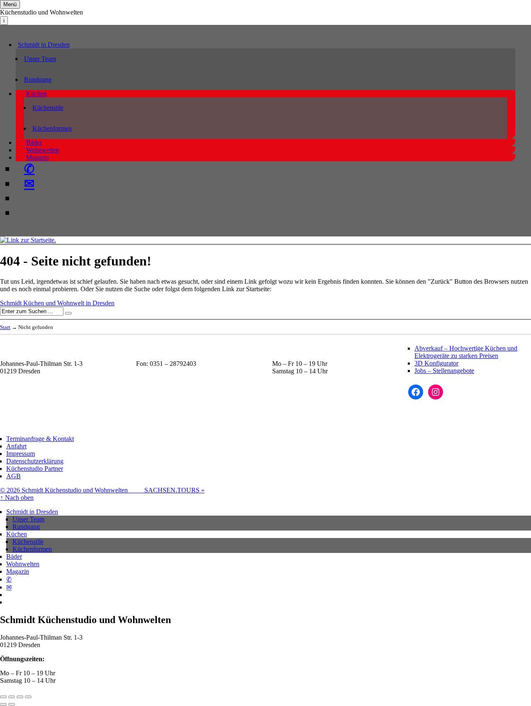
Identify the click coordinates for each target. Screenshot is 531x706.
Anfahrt (16, 446)
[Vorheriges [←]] (3, 704)
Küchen (36, 93)
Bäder (34, 142)
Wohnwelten (42, 149)
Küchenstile (47, 107)
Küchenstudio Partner (34, 468)
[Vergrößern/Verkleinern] (28, 697)
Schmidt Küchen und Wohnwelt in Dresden (57, 303)
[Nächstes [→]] (11, 704)
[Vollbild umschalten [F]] (20, 697)
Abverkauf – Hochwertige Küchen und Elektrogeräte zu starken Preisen (465, 352)
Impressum (20, 453)
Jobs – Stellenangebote (444, 370)
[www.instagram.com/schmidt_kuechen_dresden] (24, 213)
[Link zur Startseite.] (28, 239)
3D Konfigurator (436, 363)
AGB (13, 476)
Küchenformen (52, 128)
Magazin (37, 157)
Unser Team (40, 58)
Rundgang (37, 79)
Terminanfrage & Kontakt (40, 438)
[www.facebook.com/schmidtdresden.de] (24, 198)
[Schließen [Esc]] (3, 697)
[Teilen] (11, 697)
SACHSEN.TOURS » (174, 490)
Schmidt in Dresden (44, 44)
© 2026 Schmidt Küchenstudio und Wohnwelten (72, 490)
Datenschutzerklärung (34, 461)
